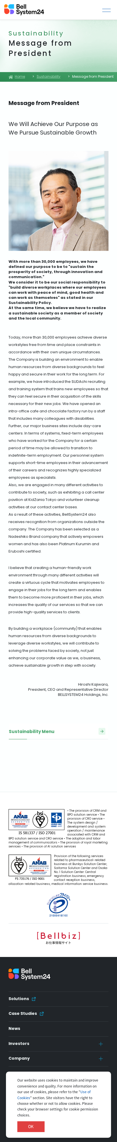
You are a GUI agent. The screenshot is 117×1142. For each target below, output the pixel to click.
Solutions (19, 999)
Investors (19, 1043)
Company (19, 1058)
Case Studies (23, 1013)
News (14, 1028)
